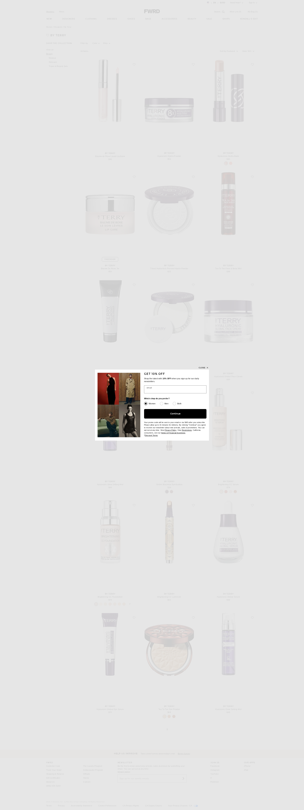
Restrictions (187, 430)
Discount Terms (151, 435)
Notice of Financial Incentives (173, 433)
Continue (175, 413)
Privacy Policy (170, 430)
